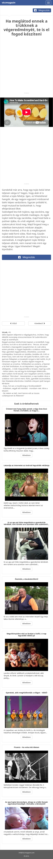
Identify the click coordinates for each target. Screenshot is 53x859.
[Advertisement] (26, 66)
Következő (39, 323)
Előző (14, 323)
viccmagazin (8, 2)
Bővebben (26, 455)
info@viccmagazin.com (26, 853)
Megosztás (44, 10)
